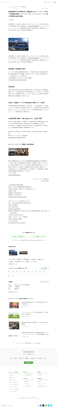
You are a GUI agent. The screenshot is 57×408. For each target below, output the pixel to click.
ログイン (50, 2)
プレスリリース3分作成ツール (14, 389)
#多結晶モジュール (13, 264)
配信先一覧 (21, 358)
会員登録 (54, 2)
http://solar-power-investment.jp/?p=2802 (18, 79)
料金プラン (16, 358)
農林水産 (17, 288)
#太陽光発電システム (19, 261)
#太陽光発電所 (26, 259)
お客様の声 (27, 358)
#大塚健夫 (11, 261)
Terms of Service (36, 398)
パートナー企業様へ (27, 386)
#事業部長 (19, 259)
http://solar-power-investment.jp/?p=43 (17, 137)
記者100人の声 (11, 377)
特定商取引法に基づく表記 (42, 386)
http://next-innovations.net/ (14, 208)
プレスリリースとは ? (9, 405)
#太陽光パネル (40, 259)
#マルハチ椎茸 (12, 259)
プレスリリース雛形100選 (13, 384)
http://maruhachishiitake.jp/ (14, 175)
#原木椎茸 (33, 259)
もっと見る (39, 343)
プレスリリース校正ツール (13, 391)
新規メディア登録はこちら (19, 236)
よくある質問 (39, 358)
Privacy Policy (31, 398)
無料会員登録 (28, 362)
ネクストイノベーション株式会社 (19, 6)
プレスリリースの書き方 (13, 382)
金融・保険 (11, 19)
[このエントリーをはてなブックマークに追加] (48, 406)
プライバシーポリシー (41, 383)
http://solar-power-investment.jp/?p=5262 (17, 197)
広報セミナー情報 (12, 379)
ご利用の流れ (33, 358)
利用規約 (39, 381)
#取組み (27, 261)
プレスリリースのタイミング (14, 386)
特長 (11, 358)
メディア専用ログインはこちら (39, 236)
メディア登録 (26, 383)
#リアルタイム (34, 261)
